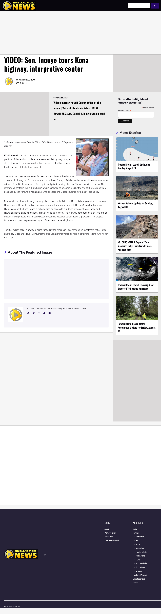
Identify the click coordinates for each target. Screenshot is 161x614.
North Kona (140, 556)
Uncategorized (139, 579)
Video (135, 583)
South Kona (140, 567)
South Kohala (141, 563)
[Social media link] (28, 313)
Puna (138, 560)
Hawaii (135, 533)
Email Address (124, 110)
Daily (135, 529)
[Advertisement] (80, 32)
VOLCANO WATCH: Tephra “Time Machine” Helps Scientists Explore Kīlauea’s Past (135, 245)
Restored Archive (140, 575)
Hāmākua (140, 537)
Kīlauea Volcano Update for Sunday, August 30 (135, 205)
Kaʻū (138, 544)
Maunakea (140, 548)
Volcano (139, 571)
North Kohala (141, 552)
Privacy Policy (110, 533)
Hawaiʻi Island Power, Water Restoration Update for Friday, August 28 (136, 327)
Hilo (137, 540)
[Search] (155, 5)
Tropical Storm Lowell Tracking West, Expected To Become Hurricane (136, 286)
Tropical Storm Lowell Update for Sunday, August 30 (134, 166)
